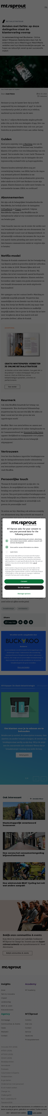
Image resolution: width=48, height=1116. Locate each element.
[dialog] (24, 558)
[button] (24, 552)
